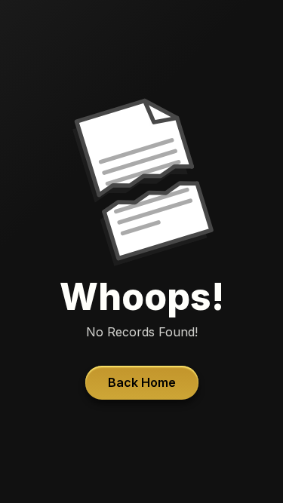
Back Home (142, 382)
